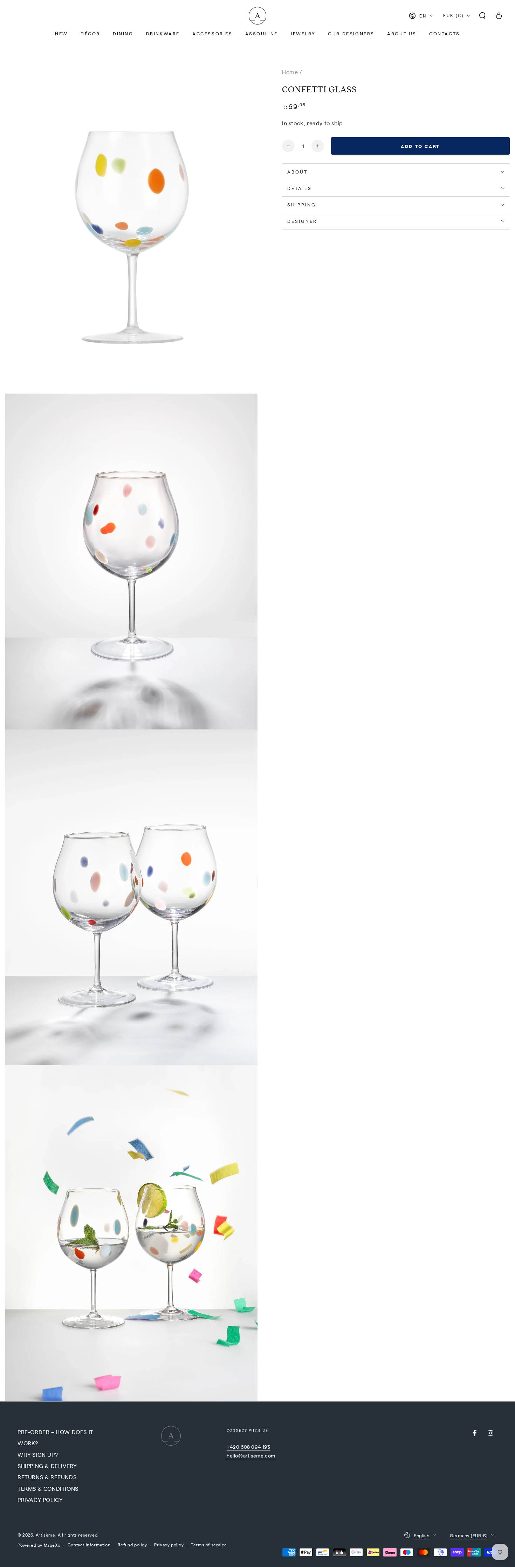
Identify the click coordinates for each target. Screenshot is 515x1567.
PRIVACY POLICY (40, 1499)
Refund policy (132, 1544)
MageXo (52, 1545)
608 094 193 (255, 1447)
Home (290, 72)
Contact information (89, 1544)
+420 (234, 1447)
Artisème (45, 1535)
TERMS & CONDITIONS (48, 1488)
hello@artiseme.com (251, 1455)
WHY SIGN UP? (38, 1454)
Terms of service (209, 1544)
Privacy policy (169, 1544)
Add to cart (420, 146)
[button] (482, 15)
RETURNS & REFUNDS (47, 1477)
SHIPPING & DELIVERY (47, 1465)
